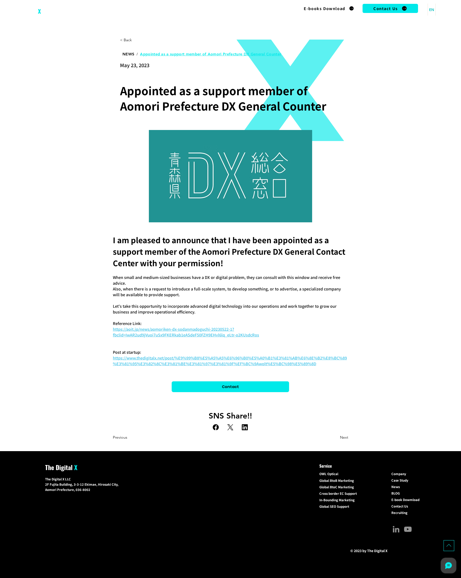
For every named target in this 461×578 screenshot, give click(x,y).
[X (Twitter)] (230, 427)
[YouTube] (407, 529)
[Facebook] (216, 427)
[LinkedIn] (245, 427)
